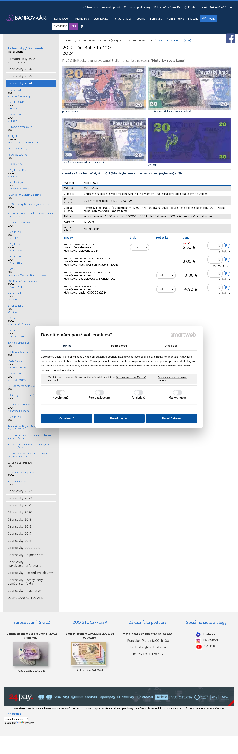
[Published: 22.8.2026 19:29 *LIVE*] (29, 708)
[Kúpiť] (227, 245)
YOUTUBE (210, 645)
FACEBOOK (210, 633)
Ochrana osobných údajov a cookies (172, 379)
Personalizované (99, 397)
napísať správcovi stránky (149, 708)
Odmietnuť (67, 418)
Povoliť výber (119, 418)
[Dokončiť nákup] (82, 26)
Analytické (138, 397)
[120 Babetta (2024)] (104, 88)
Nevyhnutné (60, 397)
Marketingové (177, 397)
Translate (29, 723)
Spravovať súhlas (215, 708)
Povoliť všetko (171, 418)
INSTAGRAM (210, 639)
